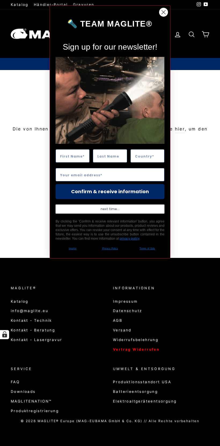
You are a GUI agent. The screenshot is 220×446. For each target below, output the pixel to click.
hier (180, 128)
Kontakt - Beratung (33, 330)
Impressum (125, 301)
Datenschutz (127, 311)
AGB (117, 320)
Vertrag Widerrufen (136, 349)
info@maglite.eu (29, 311)
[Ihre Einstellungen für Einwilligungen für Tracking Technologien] (4, 334)
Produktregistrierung (35, 411)
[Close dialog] (163, 12)
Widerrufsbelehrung (135, 340)
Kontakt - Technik (31, 320)
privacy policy (129, 238)
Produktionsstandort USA (142, 382)
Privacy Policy (110, 248)
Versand (122, 330)
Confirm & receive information (110, 191)
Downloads (23, 391)
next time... (110, 209)
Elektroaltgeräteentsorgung (145, 401)
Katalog (19, 4)
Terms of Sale (147, 248)
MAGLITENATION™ (31, 401)
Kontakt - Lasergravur (36, 340)
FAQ (15, 382)
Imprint (72, 248)
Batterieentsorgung (135, 391)
